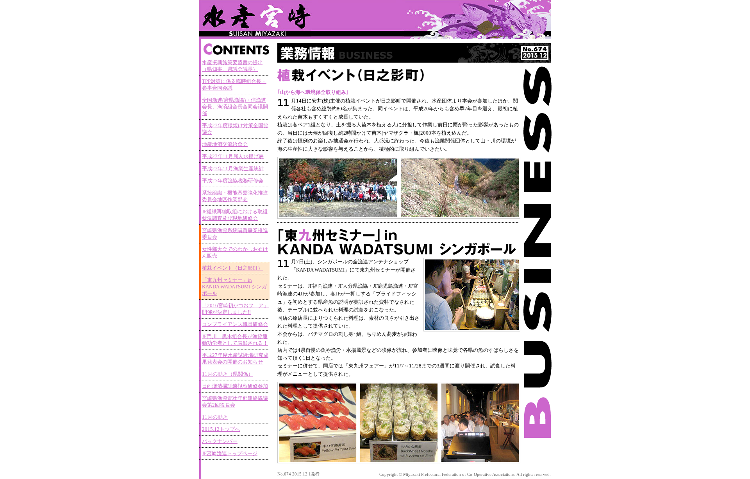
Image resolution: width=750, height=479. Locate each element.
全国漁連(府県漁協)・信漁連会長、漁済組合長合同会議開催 (235, 106)
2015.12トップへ (221, 429)
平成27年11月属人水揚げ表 (233, 156)
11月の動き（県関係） (227, 374)
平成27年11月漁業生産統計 (233, 168)
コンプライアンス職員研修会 (235, 324)
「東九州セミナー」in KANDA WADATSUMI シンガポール (234, 286)
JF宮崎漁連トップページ (229, 453)
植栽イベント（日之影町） (232, 268)
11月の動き (215, 417)
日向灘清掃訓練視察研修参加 (235, 386)
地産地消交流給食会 (225, 144)
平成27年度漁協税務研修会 (232, 181)
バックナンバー (220, 441)
